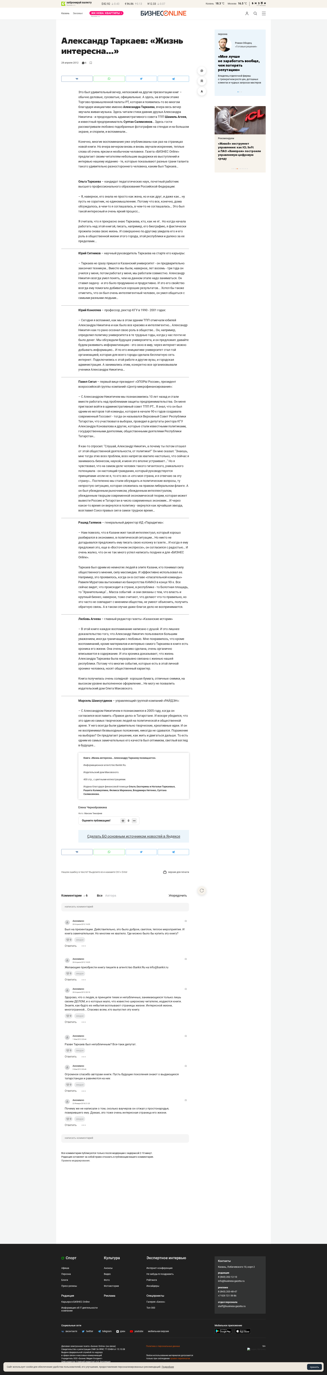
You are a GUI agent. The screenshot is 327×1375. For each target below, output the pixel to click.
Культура (112, 1258)
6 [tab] (240, 168)
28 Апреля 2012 (70, 62)
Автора (110, 895)
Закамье (78, 13)
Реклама (109, 1295)
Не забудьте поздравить (160, 1274)
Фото (107, 1280)
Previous (219, 92)
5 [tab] (238, 168)
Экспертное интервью (166, 1258)
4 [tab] (237, 168)
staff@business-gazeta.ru (232, 1306)
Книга (86, 758)
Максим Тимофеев (93, 813)
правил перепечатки (180, 1358)
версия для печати (178, 872)
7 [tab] (242, 168)
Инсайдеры (152, 1286)
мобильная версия (158, 1331)
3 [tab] (241, 91)
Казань (210, 3)
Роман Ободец (243, 43)
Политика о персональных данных (163, 1346)
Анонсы (108, 1268)
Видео (107, 1274)
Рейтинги (151, 1280)
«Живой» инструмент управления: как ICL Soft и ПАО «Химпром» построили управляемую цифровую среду (239, 151)
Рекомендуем (226, 138)
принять (314, 1367)
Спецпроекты (155, 1295)
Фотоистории (111, 1286)
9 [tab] (245, 168)
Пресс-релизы (69, 1286)
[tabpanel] (240, 61)
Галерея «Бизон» (155, 1301)
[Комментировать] (202, 71)
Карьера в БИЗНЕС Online (75, 1301)
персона (222, 34)
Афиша (65, 1268)
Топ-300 (150, 1307)
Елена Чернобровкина (92, 807)
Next (262, 92)
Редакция (67, 1295)
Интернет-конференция (159, 1268)
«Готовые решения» (246, 46)
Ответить (71, 945)
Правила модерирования (75, 1160)
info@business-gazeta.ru (231, 1281)
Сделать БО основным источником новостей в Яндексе (133, 836)
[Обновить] (202, 890)
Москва (232, 3)
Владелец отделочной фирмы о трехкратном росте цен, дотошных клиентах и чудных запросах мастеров (239, 79)
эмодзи (79, 939)
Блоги (64, 1280)
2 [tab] (239, 91)
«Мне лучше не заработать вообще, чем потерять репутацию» (239, 63)
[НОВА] (106, 14)
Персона (66, 1274)
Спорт (70, 1258)
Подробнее (168, 1366)
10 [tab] (247, 168)
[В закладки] (202, 81)
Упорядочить (178, 895)
